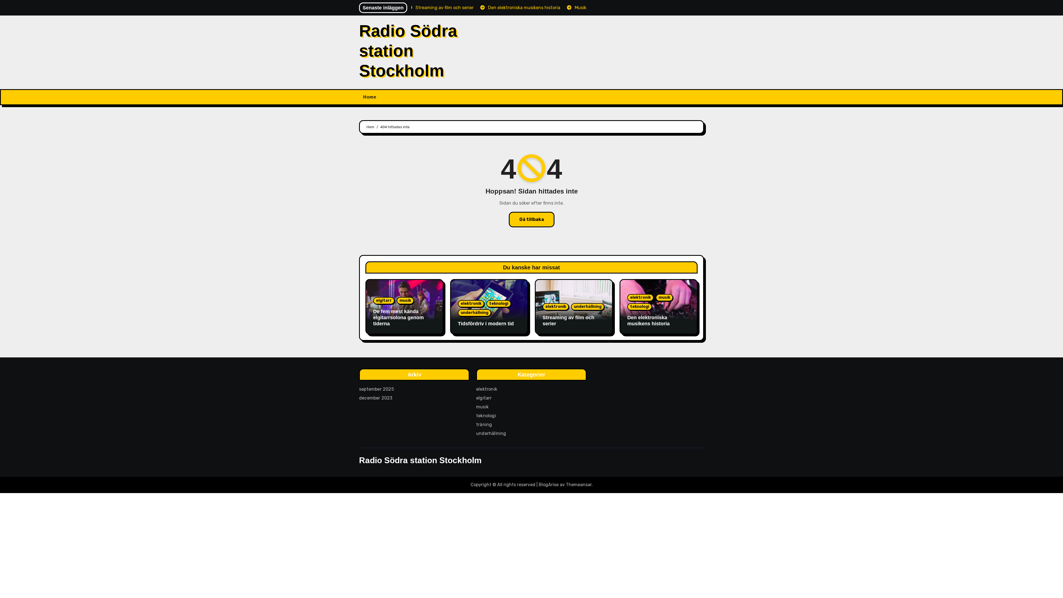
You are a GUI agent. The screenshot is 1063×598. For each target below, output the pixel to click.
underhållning (474, 312)
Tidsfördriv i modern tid (486, 323)
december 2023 (376, 398)
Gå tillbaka (531, 219)
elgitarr (384, 300)
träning (484, 424)
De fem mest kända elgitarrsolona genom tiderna (398, 317)
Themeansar (579, 484)
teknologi (498, 303)
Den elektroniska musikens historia (648, 320)
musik (405, 300)
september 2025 (376, 389)
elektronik (471, 303)
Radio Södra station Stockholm (408, 51)
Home (369, 97)
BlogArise (549, 484)
